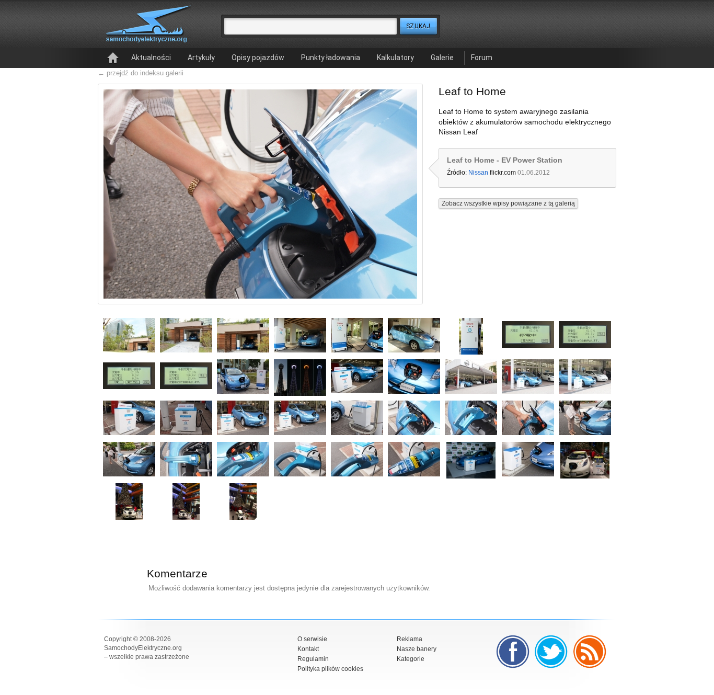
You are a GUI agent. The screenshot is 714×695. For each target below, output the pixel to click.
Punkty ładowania (330, 57)
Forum (481, 57)
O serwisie (312, 639)
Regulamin (313, 659)
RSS (590, 651)
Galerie (442, 57)
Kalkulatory (395, 57)
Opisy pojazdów (258, 57)
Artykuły (201, 57)
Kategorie (410, 659)
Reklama (409, 639)
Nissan (478, 172)
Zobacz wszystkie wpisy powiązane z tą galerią (508, 203)
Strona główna (113, 58)
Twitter (551, 651)
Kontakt (308, 649)
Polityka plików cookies (330, 669)
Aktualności (151, 57)
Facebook (512, 651)
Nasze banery (416, 649)
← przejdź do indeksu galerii (140, 73)
